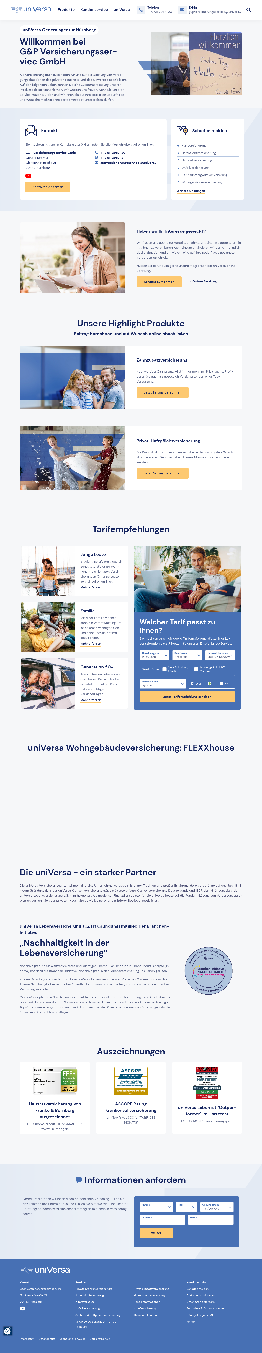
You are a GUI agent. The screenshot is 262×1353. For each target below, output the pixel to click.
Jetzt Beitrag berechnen (162, 392)
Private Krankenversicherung (93, 1289)
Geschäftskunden (145, 1315)
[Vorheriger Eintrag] (26, 1142)
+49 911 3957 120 (112, 153)
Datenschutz (47, 1339)
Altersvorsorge (85, 1302)
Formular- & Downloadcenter (206, 1308)
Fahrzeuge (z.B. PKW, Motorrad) (212, 669)
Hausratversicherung (197, 160)
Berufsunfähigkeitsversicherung (204, 175)
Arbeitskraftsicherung (89, 1295)
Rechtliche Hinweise (72, 1339)
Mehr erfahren (90, 587)
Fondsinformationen (147, 1302)
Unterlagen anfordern (201, 1302)
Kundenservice (94, 9)
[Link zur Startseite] (31, 10)
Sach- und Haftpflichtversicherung (97, 1315)
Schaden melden (198, 1289)
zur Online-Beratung (202, 281)
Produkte (66, 9)
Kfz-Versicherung (194, 145)
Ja (214, 683)
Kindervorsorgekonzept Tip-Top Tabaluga (95, 1324)
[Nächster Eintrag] (235, 1142)
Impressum (27, 1339)
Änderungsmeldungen (201, 1295)
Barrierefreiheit (100, 1339)
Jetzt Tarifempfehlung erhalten (187, 697)
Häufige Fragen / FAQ (200, 1315)
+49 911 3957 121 (112, 158)
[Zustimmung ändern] (8, 1331)
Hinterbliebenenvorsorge (150, 1295)
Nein (227, 683)
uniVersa (122, 9)
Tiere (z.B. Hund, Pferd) (178, 669)
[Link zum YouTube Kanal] (28, 176)
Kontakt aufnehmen (48, 187)
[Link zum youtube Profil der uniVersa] (22, 1308)
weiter (156, 1233)
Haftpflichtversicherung (199, 153)
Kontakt (191, 1321)
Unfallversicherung (195, 168)
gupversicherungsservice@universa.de (129, 163)
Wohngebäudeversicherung (202, 182)
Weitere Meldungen (191, 191)
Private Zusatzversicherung (151, 1289)
